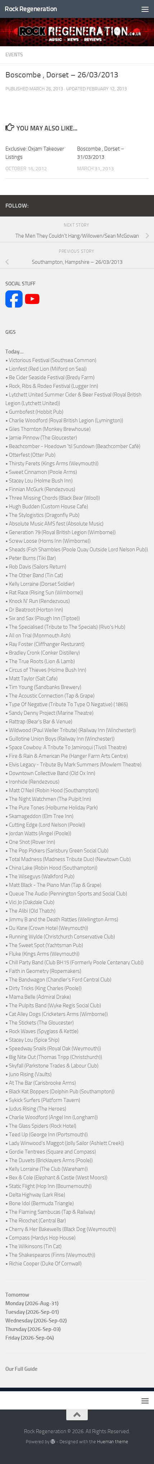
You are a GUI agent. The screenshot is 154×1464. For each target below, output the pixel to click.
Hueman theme (112, 1441)
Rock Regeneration (31, 9)
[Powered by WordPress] (52, 1441)
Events (14, 55)
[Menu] (145, 9)
